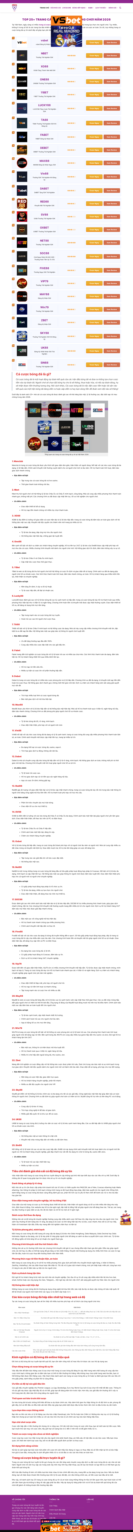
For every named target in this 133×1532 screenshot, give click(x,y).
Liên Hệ (52, 1518)
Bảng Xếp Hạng (78, 8)
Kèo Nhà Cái (56, 8)
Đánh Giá (112, 8)
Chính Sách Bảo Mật (57, 1510)
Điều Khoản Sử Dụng (57, 1514)
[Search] (120, 8)
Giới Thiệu (53, 1506)
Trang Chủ (44, 8)
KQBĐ (90, 8)
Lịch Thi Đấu (100, 8)
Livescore (66, 8)
